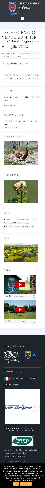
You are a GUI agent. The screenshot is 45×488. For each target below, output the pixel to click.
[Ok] (42, 476)
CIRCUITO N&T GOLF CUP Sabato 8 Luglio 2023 (12, 78)
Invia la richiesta (10, 127)
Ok (15, 484)
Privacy (26, 484)
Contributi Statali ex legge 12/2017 (25, 378)
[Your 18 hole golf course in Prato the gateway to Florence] (20, 284)
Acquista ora (10, 105)
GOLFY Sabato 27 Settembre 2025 (20, 226)
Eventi (19, 56)
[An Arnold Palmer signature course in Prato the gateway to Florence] (20, 309)
